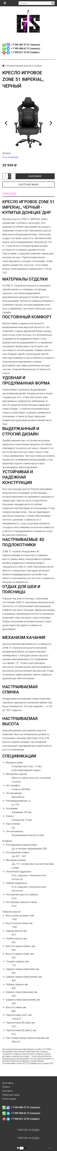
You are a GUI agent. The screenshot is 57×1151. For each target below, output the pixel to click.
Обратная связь (11, 1094)
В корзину (35, 176)
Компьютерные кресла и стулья (24, 65)
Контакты (7, 1091)
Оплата (6, 1087)
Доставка (7, 1083)
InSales (35, 1129)
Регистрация (9, 1098)
